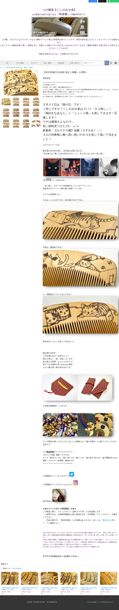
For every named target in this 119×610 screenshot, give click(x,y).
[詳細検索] (101, 62)
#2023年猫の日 (17, 568)
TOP (6, 63)
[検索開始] (107, 63)
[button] (6, 82)
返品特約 (61, 63)
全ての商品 (20, 63)
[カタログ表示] (115, 63)
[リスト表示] (111, 63)
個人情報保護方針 (52, 602)
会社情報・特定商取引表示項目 (36, 602)
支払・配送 (47, 63)
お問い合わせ (74, 63)
